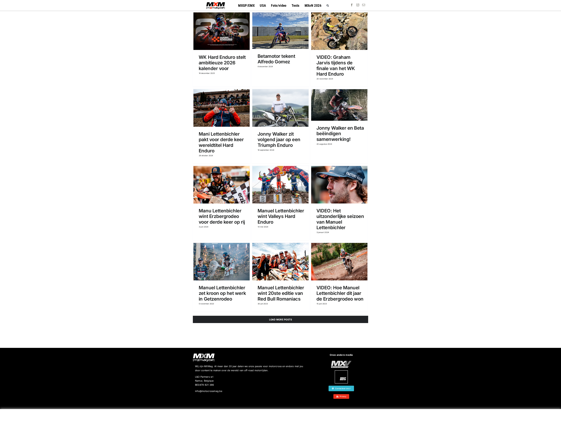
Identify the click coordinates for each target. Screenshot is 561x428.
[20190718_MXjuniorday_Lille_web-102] (341, 371)
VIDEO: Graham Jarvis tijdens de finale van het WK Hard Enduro (335, 65)
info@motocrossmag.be (208, 391)
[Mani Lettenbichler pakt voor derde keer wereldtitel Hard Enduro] (221, 108)
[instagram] (357, 5)
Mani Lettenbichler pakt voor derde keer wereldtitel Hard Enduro (221, 142)
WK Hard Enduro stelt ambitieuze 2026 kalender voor (222, 62)
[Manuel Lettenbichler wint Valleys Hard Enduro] (280, 184)
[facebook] (351, 5)
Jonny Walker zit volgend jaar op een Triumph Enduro (279, 139)
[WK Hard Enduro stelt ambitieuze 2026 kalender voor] (221, 31)
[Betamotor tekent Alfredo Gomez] (280, 30)
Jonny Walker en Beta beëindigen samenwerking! (340, 133)
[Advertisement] (280, 418)
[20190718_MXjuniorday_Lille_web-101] (341, 361)
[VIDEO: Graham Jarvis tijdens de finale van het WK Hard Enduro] (339, 31)
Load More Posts (280, 319)
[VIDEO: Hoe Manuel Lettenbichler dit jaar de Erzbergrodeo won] (339, 261)
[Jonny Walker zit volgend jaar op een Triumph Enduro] (280, 108)
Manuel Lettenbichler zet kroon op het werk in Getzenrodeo (222, 293)
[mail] (363, 5)
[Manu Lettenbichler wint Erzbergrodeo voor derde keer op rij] (221, 184)
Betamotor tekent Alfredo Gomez (276, 59)
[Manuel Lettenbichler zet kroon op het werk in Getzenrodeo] (221, 261)
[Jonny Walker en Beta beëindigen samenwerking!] (339, 105)
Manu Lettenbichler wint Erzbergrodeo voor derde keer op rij (222, 216)
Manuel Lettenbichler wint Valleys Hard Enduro (281, 216)
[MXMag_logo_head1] (215, 2)
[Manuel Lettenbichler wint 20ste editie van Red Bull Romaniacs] (280, 261)
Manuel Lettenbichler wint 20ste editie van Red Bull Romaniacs (281, 293)
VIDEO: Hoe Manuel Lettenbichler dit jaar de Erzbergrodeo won (339, 293)
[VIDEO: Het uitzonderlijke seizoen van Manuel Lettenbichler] (339, 184)
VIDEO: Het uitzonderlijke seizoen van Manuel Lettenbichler (340, 219)
